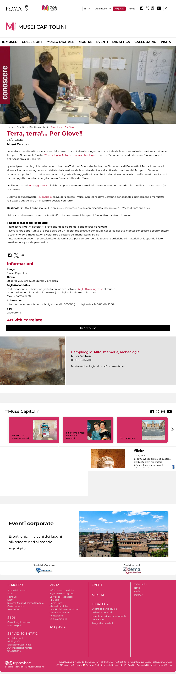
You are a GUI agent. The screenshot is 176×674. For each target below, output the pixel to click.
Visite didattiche (59, 606)
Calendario (145, 42)
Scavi (10, 593)
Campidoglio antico (18, 622)
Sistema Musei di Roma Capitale (25, 603)
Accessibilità (57, 615)
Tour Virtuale (127, 438)
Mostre (85, 42)
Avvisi (137, 591)
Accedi (132, 8)
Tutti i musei (100, 8)
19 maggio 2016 (37, 185)
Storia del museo (16, 590)
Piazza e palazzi (16, 625)
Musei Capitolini (42, 27)
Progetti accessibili (102, 623)
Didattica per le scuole (104, 608)
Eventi (102, 42)
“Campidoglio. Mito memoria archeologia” (70, 155)
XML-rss (168, 665)
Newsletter (13, 609)
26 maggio (45, 196)
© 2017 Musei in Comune (68, 665)
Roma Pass (56, 603)
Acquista (119, 8)
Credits (131, 665)
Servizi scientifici (22, 633)
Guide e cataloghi (60, 612)
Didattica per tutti (38, 127)
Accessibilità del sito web (149, 665)
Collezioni (32, 42)
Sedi (11, 617)
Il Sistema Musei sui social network (75, 435)
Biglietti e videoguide (62, 593)
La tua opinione (58, 618)
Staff (9, 599)
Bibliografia (13, 641)
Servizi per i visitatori (61, 596)
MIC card (54, 599)
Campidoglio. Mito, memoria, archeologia (105, 352)
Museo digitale (60, 42)
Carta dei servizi (16, 606)
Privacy (89, 665)
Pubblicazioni (15, 638)
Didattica (121, 42)
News (137, 587)
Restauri (12, 596)
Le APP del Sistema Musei (20, 437)
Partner (138, 594)
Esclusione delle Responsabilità (110, 665)
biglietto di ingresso (90, 289)
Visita (166, 42)
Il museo (10, 42)
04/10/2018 (152, 462)
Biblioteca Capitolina (19, 644)
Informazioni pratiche (62, 590)
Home (10, 127)
